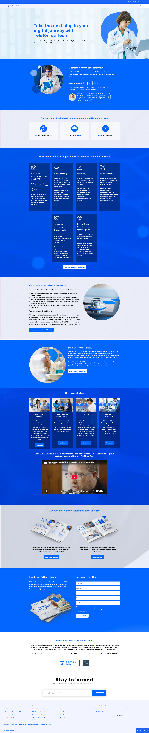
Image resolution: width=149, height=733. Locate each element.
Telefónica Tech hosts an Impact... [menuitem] (11, 714)
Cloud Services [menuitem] (63, 711)
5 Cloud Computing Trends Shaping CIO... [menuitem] (12, 711)
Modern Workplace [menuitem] (64, 717)
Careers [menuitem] (118, 711)
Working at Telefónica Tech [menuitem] (122, 708)
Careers (123, 1)
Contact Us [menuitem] (119, 718)
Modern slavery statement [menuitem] (33, 724)
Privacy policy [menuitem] (14, 724)
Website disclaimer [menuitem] (23, 724)
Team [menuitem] (118, 721)
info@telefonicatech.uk (97, 654)
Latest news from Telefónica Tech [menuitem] (96, 711)
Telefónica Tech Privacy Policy (81, 611)
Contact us (143, 6)
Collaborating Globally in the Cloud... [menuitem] (40, 717)
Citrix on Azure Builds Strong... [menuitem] (38, 714)
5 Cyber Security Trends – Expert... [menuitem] (11, 717)
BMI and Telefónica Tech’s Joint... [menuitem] (39, 711)
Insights (123, 5)
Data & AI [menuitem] (62, 708)
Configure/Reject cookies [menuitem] (46, 724)
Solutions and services (102, 5)
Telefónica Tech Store (133, 1)
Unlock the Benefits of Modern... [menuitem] (11, 708)
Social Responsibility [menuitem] (93, 708)
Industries (114, 5)
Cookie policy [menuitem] (7, 724)
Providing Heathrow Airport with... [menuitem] (39, 708)
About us (132, 5)
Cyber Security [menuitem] (63, 714)
